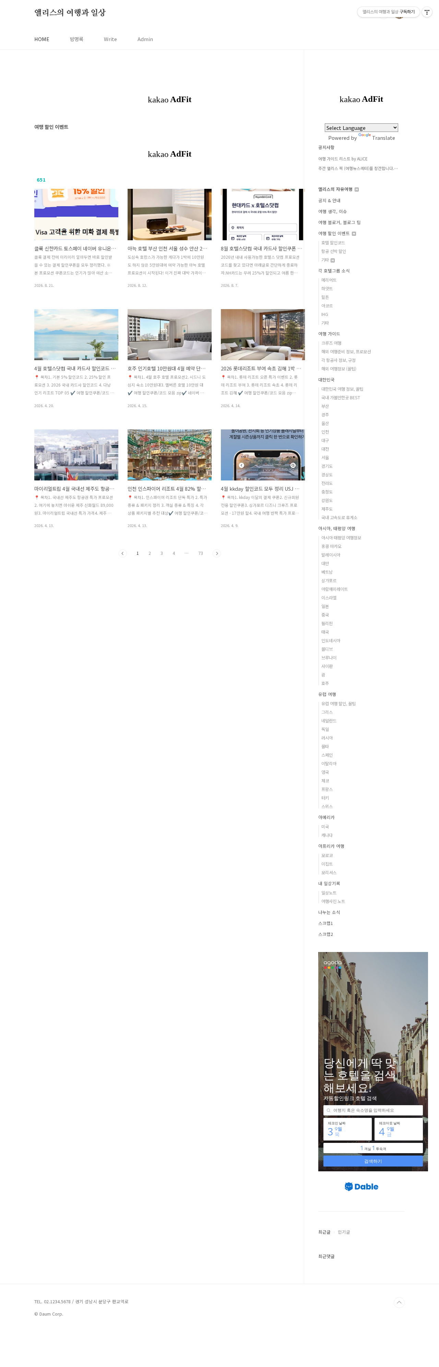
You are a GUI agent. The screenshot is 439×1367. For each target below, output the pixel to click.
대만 (325, 563)
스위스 (327, 806)
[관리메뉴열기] (427, 12)
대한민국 (326, 379)
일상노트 (328, 893)
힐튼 (325, 297)
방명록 (76, 38)
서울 (325, 457)
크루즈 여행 (331, 343)
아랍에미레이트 (334, 589)
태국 (325, 632)
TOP (399, 1302)
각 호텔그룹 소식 (334, 270)
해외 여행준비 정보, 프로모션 (346, 352)
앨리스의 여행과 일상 (70, 13)
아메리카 (326, 817)
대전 (325, 449)
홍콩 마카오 (331, 546)
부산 (325, 406)
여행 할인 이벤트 (334, 233)
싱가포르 (328, 580)
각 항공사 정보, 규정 (338, 360)
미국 (325, 826)
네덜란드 (328, 721)
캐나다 (327, 835)
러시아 (327, 738)
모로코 (327, 855)
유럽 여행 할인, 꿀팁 (338, 703)
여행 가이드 (329, 333)
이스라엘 (328, 598)
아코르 (327, 306)
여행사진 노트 (333, 901)
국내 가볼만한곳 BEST (340, 397)
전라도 (327, 483)
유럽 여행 (327, 694)
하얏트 (327, 288)
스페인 (327, 755)
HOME (41, 38)
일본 (325, 606)
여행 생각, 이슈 (332, 211)
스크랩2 (325, 934)
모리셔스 (328, 872)
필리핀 (327, 623)
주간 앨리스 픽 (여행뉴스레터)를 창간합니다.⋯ (358, 168)
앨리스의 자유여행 (336, 189)
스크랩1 (325, 923)
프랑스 (327, 789)
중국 (325, 615)
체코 (325, 781)
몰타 (325, 746)
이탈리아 (328, 763)
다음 (217, 553)
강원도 (327, 500)
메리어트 (328, 280)
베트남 (327, 572)
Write (110, 38)
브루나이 (328, 658)
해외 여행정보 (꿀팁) (338, 369)
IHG (324, 314)
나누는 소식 (329, 912)
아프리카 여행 (331, 846)
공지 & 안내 (329, 200)
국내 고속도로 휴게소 (339, 517)
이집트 (327, 864)
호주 (325, 683)
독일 (325, 729)
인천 (325, 432)
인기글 (344, 1232)
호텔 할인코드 (333, 243)
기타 (325, 260)
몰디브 (327, 649)
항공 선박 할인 (333, 251)
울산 (325, 423)
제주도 (327, 509)
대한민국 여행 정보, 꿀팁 (342, 389)
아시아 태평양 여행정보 (341, 538)
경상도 (327, 475)
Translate (383, 137)
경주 (325, 415)
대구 (325, 440)
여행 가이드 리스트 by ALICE (343, 158)
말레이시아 (330, 555)
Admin (145, 38)
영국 (325, 772)
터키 (325, 798)
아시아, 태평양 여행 (336, 528)
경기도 (327, 466)
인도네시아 (330, 640)
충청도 (327, 492)
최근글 (324, 1232)
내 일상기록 (329, 883)
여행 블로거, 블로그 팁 (339, 222)
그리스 (327, 712)
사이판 (327, 666)
